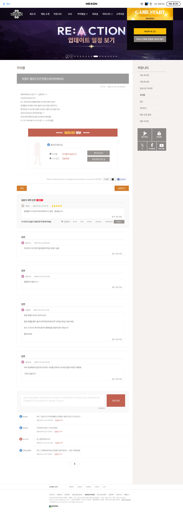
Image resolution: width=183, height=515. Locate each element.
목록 (22, 188)
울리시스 (28, 243)
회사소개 (51, 495)
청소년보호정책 (101, 495)
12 (108, 56)
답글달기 (58, 420)
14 (113, 56)
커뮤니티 (58, 14)
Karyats (25, 416)
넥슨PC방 (119, 495)
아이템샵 (81, 14)
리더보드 (143, 108)
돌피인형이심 (57, 144)
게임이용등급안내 (77, 495)
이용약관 (66, 495)
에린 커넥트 (144, 121)
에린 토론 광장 (145, 114)
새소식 (33, 14)
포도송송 (28, 362)
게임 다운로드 (150, 18)
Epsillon (25, 428)
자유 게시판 (144, 75)
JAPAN (79, 487)
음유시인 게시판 (146, 88)
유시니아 (25, 439)
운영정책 (111, 495)
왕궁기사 (28, 276)
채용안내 (59, 495)
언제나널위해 (27, 450)
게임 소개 (45, 14)
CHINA (97, 487)
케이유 (27, 206)
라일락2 (27, 310)
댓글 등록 (116, 400)
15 (116, 56)
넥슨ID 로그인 (150, 31)
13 (111, 56)
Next (71, 56)
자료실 (95, 14)
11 (105, 56)
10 (102, 56)
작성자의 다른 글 (98, 159)
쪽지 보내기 (98, 152)
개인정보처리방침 (90, 495)
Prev (67, 56)
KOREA (71, 487)
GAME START (150, 12)
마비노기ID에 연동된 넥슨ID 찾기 (150, 39)
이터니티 (106, 14)
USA (104, 487)
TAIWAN (88, 487)
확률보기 (126, 495)
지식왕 (142, 94)
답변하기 (121, 188)
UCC (70, 14)
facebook (122, 179)
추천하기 (119, 222)
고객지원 (120, 14)
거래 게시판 (144, 81)
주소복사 (106, 179)
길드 (141, 101)
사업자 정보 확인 (126, 500)
